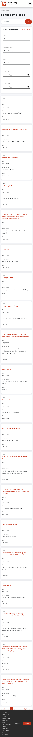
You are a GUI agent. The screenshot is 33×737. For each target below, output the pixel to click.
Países (4, 497)
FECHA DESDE (7, 71)
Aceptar (26, 723)
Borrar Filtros (25, 30)
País (3, 104)
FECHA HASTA (7, 83)
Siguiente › (27, 709)
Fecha (4, 116)
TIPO (4, 59)
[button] (30, 3)
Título (3, 98)
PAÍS (4, 35)
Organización (5, 110)
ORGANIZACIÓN (8, 47)
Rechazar (17, 723)
